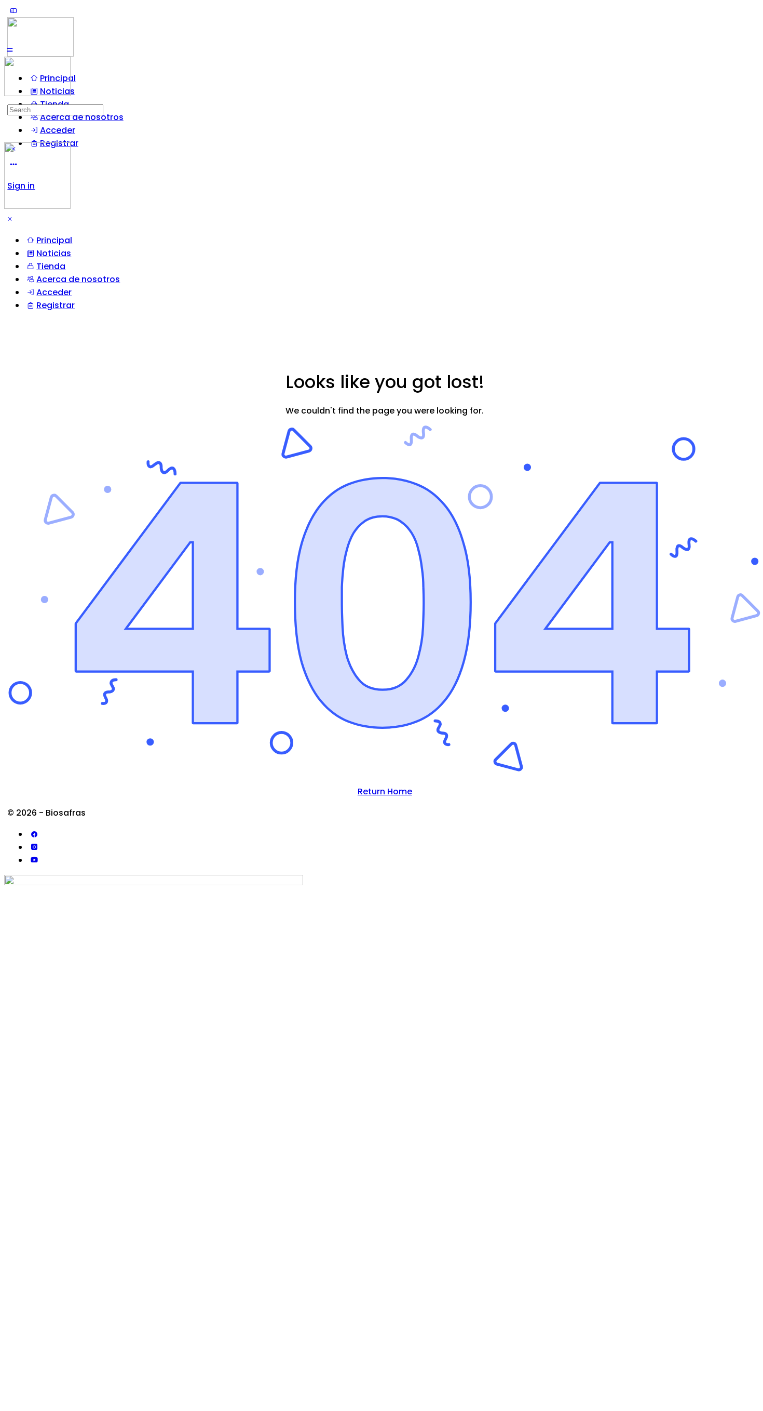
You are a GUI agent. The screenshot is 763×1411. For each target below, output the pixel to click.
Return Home (385, 791)
